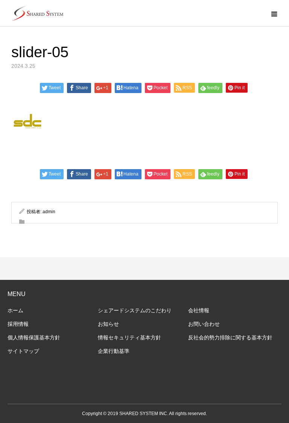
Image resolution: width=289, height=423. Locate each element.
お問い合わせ (204, 324)
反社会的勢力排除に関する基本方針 (230, 337)
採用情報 (18, 324)
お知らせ (108, 324)
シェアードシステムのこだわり (135, 310)
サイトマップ (23, 351)
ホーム (15, 310)
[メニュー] (274, 13)
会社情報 (198, 310)
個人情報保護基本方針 (34, 337)
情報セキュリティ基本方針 (129, 337)
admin (49, 211)
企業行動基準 (113, 351)
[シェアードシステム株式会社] (37, 13)
